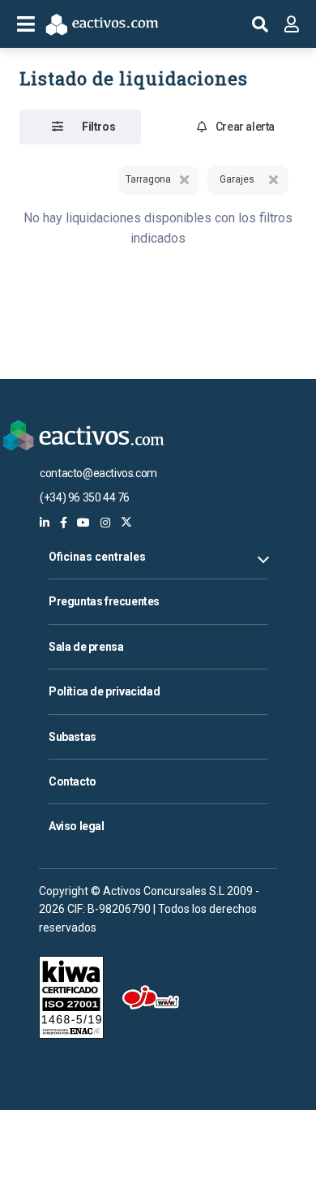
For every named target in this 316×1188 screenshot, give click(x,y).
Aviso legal (77, 826)
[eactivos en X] (126, 522)
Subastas (72, 736)
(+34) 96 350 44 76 (85, 497)
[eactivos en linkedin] (44, 522)
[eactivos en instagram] (105, 522)
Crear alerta (245, 126)
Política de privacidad (104, 691)
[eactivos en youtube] (83, 522)
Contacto (72, 781)
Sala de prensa (86, 646)
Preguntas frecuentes (104, 601)
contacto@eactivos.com (98, 473)
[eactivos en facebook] (63, 522)
